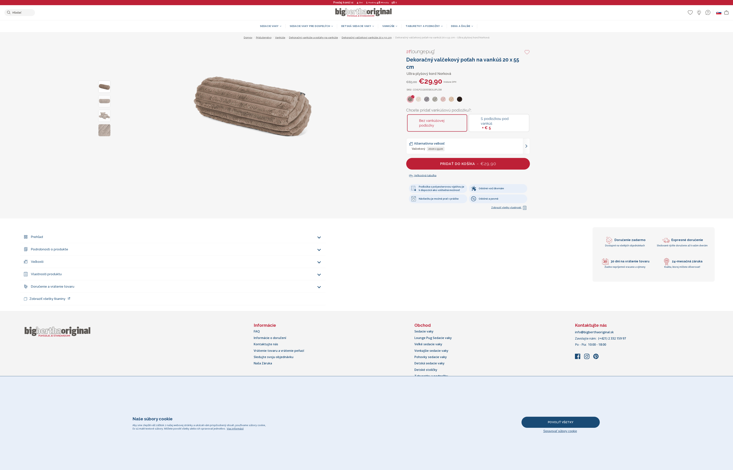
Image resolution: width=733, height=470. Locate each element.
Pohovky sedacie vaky (430, 357)
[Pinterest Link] (596, 358)
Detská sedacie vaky (429, 363)
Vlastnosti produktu (46, 274)
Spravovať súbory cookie (560, 431)
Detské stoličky (425, 370)
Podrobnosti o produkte (49, 249)
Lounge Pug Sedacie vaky (433, 338)
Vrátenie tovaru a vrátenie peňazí (279, 351)
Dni (361, 3)
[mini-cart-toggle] (726, 13)
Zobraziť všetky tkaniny (47, 299)
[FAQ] (708, 12)
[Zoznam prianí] (690, 12)
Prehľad (37, 237)
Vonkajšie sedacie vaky (431, 351)
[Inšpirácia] (699, 12)
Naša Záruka (263, 363)
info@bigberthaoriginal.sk (594, 332)
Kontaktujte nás (266, 344)
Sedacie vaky (424, 331)
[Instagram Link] (587, 358)
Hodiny (372, 3)
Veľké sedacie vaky (428, 344)
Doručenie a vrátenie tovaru (52, 286)
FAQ (257, 331)
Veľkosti (37, 262)
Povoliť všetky (561, 422)
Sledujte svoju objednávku (273, 357)
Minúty (385, 3)
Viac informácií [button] (235, 428)
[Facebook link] (578, 358)
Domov (248, 37)
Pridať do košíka (468, 163)
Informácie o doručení (270, 338)
